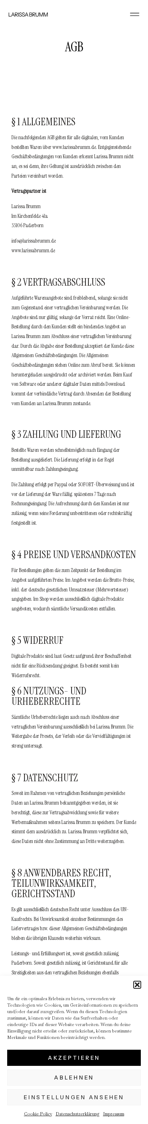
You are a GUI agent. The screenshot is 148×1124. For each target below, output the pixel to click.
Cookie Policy (38, 1114)
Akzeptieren (74, 1057)
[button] (137, 984)
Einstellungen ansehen (74, 1097)
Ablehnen (74, 1077)
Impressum (113, 1114)
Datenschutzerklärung (78, 1114)
